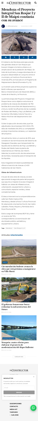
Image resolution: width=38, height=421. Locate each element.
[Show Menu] (2, 3)
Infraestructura (9, 338)
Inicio (5, 262)
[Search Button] (35, 3)
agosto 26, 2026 (6, 350)
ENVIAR (19, 392)
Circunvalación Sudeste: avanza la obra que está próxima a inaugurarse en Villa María (18, 268)
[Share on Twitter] (14, 57)
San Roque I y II (19, 228)
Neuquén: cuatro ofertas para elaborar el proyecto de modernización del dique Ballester (17, 344)
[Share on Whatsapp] (23, 57)
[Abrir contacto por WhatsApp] (33, 408)
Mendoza (9, 228)
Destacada (6, 300)
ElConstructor (13, 26)
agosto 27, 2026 (6, 274)
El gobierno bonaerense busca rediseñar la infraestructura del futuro (16, 306)
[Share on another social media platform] (32, 57)
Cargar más (19, 356)
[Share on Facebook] (5, 57)
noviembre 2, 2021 (26, 26)
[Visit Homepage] (19, 3)
